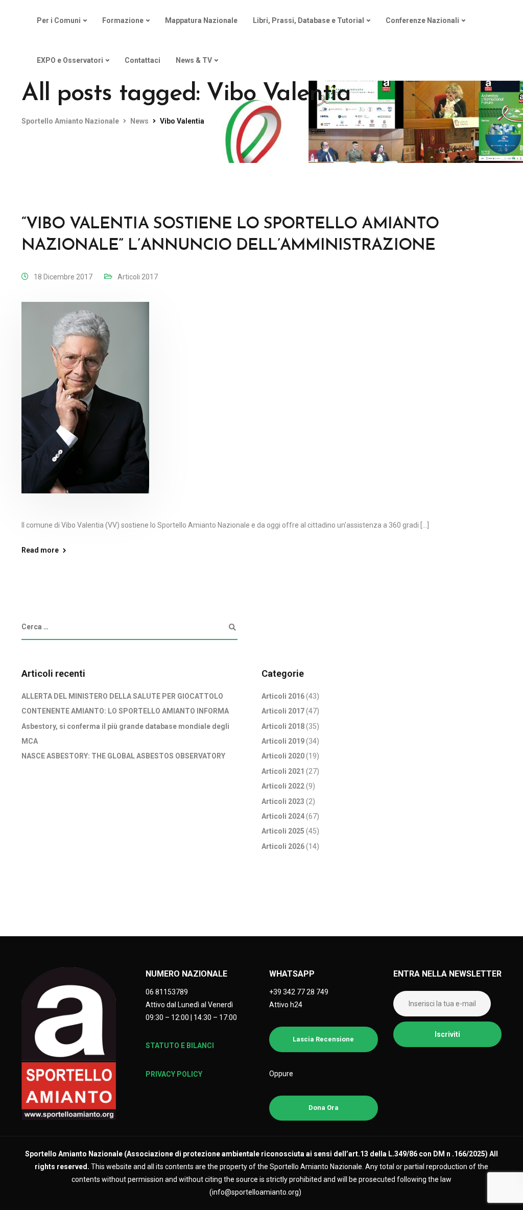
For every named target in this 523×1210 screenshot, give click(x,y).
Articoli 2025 (283, 831)
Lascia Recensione (323, 1039)
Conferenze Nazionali (422, 20)
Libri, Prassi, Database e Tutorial (308, 20)
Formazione (123, 20)
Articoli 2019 (283, 741)
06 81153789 (167, 992)
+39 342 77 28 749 (298, 992)
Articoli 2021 (283, 771)
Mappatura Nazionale (201, 20)
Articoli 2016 (283, 696)
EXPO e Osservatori (70, 60)
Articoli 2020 (283, 756)
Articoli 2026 (283, 846)
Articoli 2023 (283, 801)
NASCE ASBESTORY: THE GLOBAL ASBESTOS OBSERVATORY (123, 756)
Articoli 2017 (137, 277)
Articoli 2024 (283, 816)
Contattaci (142, 60)
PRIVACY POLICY (174, 1074)
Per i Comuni (59, 20)
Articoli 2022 (283, 786)
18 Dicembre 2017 (63, 277)
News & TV (194, 60)
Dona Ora (323, 1107)
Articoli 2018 (283, 726)
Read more (40, 550)
